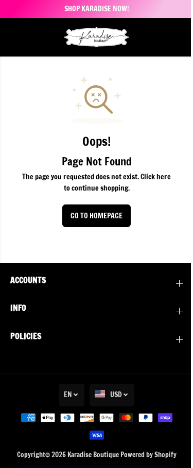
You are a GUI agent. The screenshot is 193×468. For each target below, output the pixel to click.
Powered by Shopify (148, 454)
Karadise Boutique (93, 454)
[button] (16, 37)
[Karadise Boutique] (96, 37)
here (163, 177)
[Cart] (175, 37)
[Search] (159, 37)
